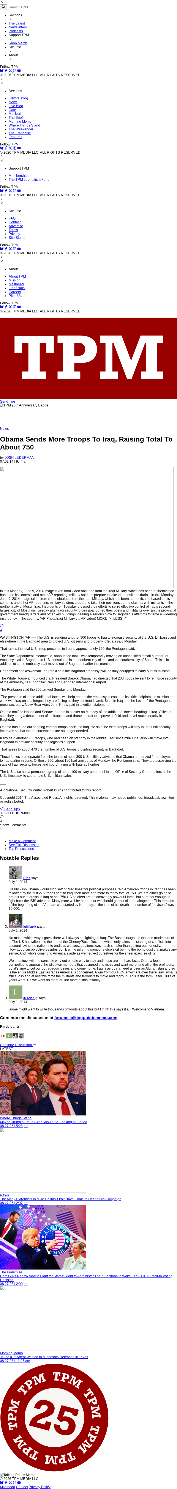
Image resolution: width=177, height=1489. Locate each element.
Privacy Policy (40, 1487)
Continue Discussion (16, 1045)
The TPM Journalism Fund (29, 179)
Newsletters (18, 27)
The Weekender (21, 129)
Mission (15, 280)
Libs (26, 878)
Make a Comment (22, 841)
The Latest (17, 23)
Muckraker (17, 114)
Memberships (19, 176)
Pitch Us (15, 296)
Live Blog (16, 106)
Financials (17, 288)
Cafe (12, 110)
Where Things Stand (24, 125)
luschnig (30, 998)
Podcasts (16, 31)
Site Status (17, 237)
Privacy (14, 234)
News (13, 102)
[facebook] (6, 71)
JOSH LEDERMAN (19, 457)
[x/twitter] (11, 71)
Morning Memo (20, 121)
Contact (15, 222)
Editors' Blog (18, 98)
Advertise (16, 226)
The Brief (16, 117)
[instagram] (14, 71)
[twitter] (10, 1483)
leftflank (29, 926)
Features (15, 137)
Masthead (16, 284)
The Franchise (20, 133)
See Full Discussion (24, 845)
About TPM (17, 276)
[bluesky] (1, 71)
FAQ (12, 218)
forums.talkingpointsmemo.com (85, 1017)
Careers (15, 292)
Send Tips (8, 401)
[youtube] (19, 71)
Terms (13, 230)
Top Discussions (21, 849)
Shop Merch (18, 43)
